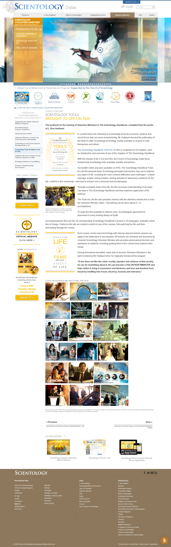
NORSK (47, 488)
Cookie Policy (133, 544)
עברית (17, 496)
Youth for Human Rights (125, 532)
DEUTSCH (18, 509)
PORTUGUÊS (49, 503)
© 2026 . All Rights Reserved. (34, 544)
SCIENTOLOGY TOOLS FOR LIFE (26, 42)
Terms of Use (143, 544)
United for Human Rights (126, 530)
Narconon (86, 102)
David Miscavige (123, 499)
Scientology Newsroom (125, 496)
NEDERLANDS (20, 506)
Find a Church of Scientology (88, 506)
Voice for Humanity (85, 488)
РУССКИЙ (18, 501)
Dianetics (121, 486)
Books (151, 15)
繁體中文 (18, 504)
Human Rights (115, 102)
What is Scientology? (74, 15)
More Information (84, 501)
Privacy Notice (123, 544)
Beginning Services (98, 15)
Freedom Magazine (148, 101)
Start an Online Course (125, 504)
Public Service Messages (26, 48)
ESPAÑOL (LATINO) (51, 493)
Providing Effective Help (27, 29)
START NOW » (26, 205)
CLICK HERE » (26, 240)
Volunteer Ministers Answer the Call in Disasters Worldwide (27, 138)
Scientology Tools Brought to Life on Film (27, 150)
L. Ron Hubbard (50, 15)
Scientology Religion (124, 491)
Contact (81, 504)
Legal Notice (154, 544)
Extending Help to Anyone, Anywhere (22, 128)
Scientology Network (124, 488)
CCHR (130, 102)
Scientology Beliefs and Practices (90, 486)
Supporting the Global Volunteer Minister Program (27, 123)
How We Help (22, 103)
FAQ (140, 15)
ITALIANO (47, 501)
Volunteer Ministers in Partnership (26, 35)
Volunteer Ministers (122, 15)
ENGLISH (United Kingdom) (24, 488)
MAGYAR (47, 485)
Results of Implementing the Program (24, 166)
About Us (25, 15)
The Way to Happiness (38, 102)
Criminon (71, 102)
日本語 (17, 499)
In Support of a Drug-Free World (128, 527)
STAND (120, 514)
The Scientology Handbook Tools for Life (96, 150)
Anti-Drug (100, 102)
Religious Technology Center (127, 501)
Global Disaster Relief (23, 134)
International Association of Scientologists (131, 509)
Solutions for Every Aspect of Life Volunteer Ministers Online (28, 157)
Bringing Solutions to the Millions (27, 162)
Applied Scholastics (54, 102)
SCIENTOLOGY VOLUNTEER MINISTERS (47, 108)
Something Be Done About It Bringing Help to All (27, 144)
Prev (63, 84)
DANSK (17, 490)
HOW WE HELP (24, 108)
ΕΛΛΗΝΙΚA (48, 498)
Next (107, 84)
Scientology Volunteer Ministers (128, 506)
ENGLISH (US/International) (24, 485)
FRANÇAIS (18, 493)
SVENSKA (47, 490)
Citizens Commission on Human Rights (130, 535)
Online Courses (84, 499)
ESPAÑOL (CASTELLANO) (53, 495)
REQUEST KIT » (27, 297)
